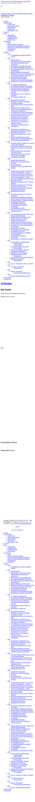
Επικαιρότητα (11, 35)
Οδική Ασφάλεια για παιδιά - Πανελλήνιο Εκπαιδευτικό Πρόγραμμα (22, 214)
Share (2, 348)
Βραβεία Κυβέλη (15, 60)
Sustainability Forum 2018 (18, 202)
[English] (18, 13)
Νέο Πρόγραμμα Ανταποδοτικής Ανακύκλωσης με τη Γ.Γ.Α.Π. (19, 119)
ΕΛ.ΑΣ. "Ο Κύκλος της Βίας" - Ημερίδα (22, 263)
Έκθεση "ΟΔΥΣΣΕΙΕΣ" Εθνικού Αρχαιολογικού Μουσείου (20, 250)
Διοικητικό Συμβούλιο (13, 26)
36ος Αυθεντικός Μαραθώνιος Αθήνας (21, 197)
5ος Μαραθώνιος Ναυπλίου (18, 203)
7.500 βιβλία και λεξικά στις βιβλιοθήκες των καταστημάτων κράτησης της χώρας (22, 113)
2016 (8, 240)
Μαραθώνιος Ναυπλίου (17, 259)
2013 (8, 269)
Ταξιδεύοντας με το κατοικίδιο (19, 252)
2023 (8, 98)
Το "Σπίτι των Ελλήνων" (17, 266)
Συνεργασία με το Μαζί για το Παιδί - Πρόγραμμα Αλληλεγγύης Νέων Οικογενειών (21, 63)
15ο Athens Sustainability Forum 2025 (21, 67)
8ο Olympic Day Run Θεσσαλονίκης (21, 66)
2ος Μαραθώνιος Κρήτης (17, 231)
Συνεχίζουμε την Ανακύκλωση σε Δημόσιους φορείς (20, 122)
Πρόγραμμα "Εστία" (16, 180)
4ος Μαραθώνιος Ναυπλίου (18, 236)
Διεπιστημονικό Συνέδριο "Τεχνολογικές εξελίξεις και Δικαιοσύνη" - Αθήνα (22, 176)
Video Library (8, 277)
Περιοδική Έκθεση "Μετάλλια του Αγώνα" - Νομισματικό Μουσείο (22, 143)
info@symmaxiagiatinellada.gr (23, 523)
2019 (8, 169)
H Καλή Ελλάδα (11, 36)
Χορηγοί (6, 32)
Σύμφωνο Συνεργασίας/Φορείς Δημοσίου (18, 46)
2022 (8, 127)
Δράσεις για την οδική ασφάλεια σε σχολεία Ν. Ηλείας (20, 210)
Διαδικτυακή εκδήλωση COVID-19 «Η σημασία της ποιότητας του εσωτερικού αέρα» (21, 148)
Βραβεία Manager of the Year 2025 (20, 72)
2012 (8, 274)
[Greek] (3, 13)
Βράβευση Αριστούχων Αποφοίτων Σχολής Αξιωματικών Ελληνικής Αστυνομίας (22, 74)
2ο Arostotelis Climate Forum (19, 77)
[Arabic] (8, 13)
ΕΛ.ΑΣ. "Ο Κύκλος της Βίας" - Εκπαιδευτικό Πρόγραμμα (19, 219)
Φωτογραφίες (18, 256)
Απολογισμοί (11, 29)
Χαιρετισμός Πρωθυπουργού (22, 273)
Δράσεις (6, 52)
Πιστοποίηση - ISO (12, 30)
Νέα (5, 33)
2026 (8, 53)
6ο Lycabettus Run (16, 165)
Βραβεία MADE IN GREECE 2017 (20, 217)
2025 (8, 58)
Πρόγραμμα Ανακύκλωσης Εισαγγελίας (21, 174)
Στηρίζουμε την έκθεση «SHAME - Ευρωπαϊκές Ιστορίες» (20, 102)
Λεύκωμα (6, 283)
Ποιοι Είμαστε (8, 22)
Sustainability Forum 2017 (18, 228)
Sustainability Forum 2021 (18, 157)
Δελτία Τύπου (11, 39)
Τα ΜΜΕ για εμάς (12, 38)
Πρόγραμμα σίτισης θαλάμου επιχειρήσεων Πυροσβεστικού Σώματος (22, 79)
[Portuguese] (4, 15)
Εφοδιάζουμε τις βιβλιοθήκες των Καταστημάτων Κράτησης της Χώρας (21, 130)
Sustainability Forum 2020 (18, 160)
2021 (8, 141)
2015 (8, 262)
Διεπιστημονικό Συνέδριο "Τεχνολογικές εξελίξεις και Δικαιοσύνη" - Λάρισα (22, 171)
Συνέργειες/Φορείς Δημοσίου (15, 44)
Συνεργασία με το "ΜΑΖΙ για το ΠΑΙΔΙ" (22, 239)
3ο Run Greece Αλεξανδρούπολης (20, 242)
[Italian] (30, 13)
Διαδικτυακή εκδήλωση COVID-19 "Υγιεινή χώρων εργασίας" (20, 154)
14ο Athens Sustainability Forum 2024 (21, 86)
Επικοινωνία (7, 279)
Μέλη (9, 43)
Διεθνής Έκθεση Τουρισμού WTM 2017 (22, 223)
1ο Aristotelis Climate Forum (18, 84)
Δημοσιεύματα (18, 243)
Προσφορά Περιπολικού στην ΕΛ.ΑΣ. (21, 222)
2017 (8, 212)
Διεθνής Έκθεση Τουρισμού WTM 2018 (22, 198)
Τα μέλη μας (7, 41)
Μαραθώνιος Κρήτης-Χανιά (18, 254)
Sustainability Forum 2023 (18, 100)
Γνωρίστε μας (11, 24)
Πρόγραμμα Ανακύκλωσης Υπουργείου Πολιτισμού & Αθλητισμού (21, 185)
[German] (25, 13)
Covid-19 (13, 163)
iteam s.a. (20, 530)
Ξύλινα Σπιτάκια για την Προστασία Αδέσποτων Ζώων (20, 151)
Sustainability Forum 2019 (18, 191)
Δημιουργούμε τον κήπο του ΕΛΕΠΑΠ (21, 81)
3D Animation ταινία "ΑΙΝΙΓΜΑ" (20, 229)
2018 (8, 192)
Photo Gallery (18, 245)
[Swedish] (11, 15)
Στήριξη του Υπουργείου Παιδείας (20, 161)
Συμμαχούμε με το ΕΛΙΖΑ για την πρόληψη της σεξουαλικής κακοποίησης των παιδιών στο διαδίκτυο (21, 109)
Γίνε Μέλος (10, 50)
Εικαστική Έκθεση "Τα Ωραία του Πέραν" (22, 200)
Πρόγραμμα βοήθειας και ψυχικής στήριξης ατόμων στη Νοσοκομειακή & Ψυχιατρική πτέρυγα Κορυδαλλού (21, 138)
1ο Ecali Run (14, 237)
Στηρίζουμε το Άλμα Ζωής (18, 132)
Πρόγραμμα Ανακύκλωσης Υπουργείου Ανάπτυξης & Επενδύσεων (21, 188)
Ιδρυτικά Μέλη (11, 27)
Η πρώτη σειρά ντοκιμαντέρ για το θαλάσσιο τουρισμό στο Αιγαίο (20, 116)
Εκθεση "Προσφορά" (17, 271)
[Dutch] (13, 13)
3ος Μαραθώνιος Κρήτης (17, 208)
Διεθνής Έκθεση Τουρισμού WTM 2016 (22, 257)
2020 (8, 158)
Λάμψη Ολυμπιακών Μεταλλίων (20, 246)
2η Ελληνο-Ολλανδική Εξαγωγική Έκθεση (22, 178)
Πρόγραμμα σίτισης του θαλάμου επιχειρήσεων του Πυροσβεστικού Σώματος (20, 90)
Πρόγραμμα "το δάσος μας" (18, 97)
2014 (8, 265)
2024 (8, 83)
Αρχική (6, 21)
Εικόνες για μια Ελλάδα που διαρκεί (20, 276)
